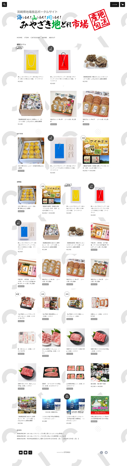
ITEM (26, 37)
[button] (114, 4)
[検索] (4, 4)
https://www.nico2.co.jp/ (106, 452)
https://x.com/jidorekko (101, 452)
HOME (19, 37)
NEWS (44, 37)
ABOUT (52, 37)
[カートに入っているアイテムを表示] (122, 4)
